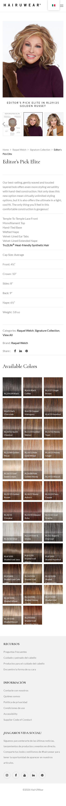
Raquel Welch (19, 149)
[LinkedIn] (20, 351)
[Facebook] (15, 351)
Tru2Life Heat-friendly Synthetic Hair (26, 245)
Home (6, 149)
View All (8, 335)
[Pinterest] (26, 351)
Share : (7, 351)
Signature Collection (40, 149)
